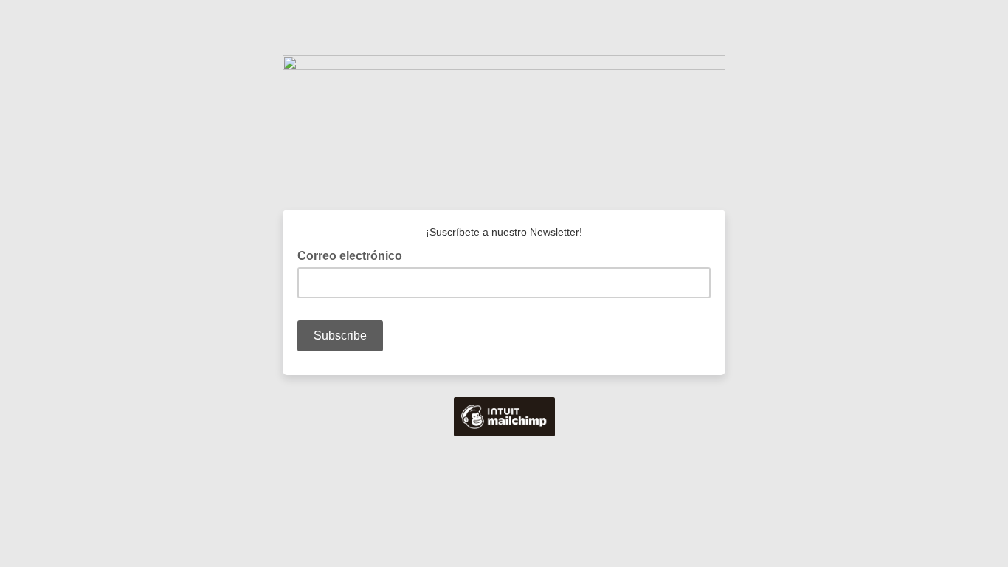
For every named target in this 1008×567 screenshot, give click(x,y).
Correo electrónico (354, 255)
